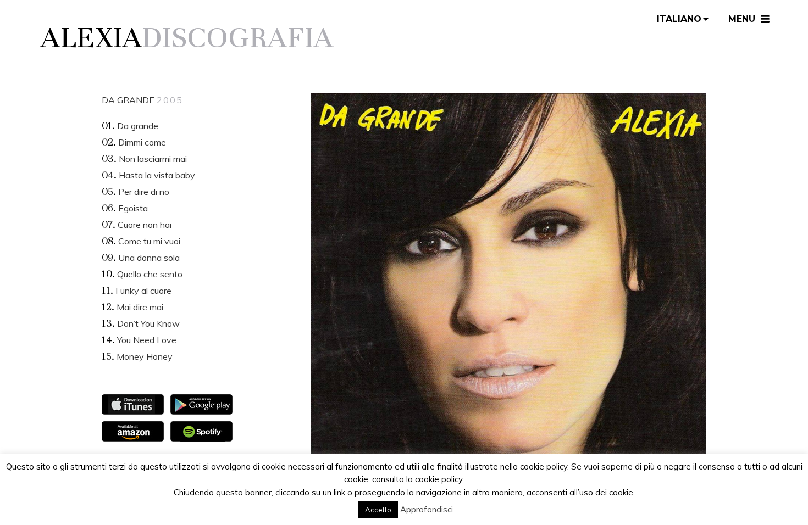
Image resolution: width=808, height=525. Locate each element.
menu (741, 19)
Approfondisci (426, 509)
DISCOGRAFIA (237, 37)
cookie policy (438, 479)
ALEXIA (91, 37)
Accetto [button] (378, 509)
